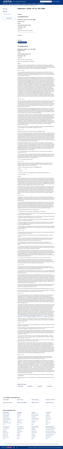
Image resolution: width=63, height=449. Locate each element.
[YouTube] (8, 447)
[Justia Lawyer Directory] (16, 447)
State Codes (19, 429)
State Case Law (19, 431)
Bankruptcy (19, 413)
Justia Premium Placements (50, 431)
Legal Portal (35, 447)
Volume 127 (28, 5)
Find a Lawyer (6, 412)
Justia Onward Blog (49, 435)
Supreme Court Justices (7, 402)
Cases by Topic (20, 399)
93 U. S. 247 (43, 315)
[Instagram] (11, 447)
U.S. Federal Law (6, 426)
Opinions (5, 11)
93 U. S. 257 (47, 315)
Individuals (19, 412)
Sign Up (58, 1)
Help (42, 447)
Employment (34, 416)
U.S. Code (4, 429)
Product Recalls (34, 432)
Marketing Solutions (50, 426)
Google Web (39, 386)
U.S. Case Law (10, 5)
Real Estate (33, 421)
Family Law (19, 421)
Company (39, 447)
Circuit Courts (5, 434)
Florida (18, 434)
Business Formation (35, 413)
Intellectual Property (35, 418)
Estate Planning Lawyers (7, 419)
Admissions (48, 415)
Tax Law (33, 422)
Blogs (47, 421)
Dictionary (47, 413)
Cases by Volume (35, 399)
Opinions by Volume (23, 5)
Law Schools (48, 412)
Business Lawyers (6, 415)
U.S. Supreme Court (16, 5)
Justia (4, 5)
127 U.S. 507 (29, 49)
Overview (5, 8)
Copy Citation (8, 18)
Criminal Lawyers (6, 416)
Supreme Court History (50, 399)
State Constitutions (20, 428)
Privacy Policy (52, 447)
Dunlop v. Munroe (24, 336)
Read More (20, 35)
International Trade (35, 419)
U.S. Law (6, 5)
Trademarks (34, 435)
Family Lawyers (5, 421)
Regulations (5, 431)
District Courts (5, 435)
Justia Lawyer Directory (50, 429)
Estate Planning (20, 419)
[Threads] (12, 447)
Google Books (30, 386)
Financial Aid (48, 416)
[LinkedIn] (7, 447)
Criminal (18, 415)
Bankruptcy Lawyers (6, 413)
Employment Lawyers (6, 418)
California (19, 432)
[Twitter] (15, 447)
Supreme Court (5, 432)
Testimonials (48, 437)
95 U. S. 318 (26, 316)
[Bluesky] (14, 447)
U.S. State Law (20, 426)
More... (4, 424)
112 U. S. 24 (38, 316)
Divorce (18, 416)
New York (19, 435)
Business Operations (35, 415)
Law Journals (48, 419)
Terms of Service (46, 447)
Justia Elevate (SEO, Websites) (51, 432)
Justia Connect (30, 447)
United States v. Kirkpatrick (43, 314)
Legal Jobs (33, 428)
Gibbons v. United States (24, 315)
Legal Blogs (34, 429)
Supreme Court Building (22, 402)
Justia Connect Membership (50, 428)
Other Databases (35, 426)
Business (33, 412)
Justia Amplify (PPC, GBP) (50, 434)
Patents (33, 434)
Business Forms (34, 431)
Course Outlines (48, 418)
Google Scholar (20, 386)
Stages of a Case (35, 402)
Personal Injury (20, 422)
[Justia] (7, 1)
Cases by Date (6, 399)
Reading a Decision (49, 402)
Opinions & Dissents (22, 42)
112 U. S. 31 (42, 316)
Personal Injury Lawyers (7, 422)
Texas (18, 437)
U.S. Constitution (6, 428)
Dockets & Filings (6, 437)
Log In (54, 1)
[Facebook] (10, 447)
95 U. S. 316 (22, 316)
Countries (33, 437)
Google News (49, 386)
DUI (18, 418)
